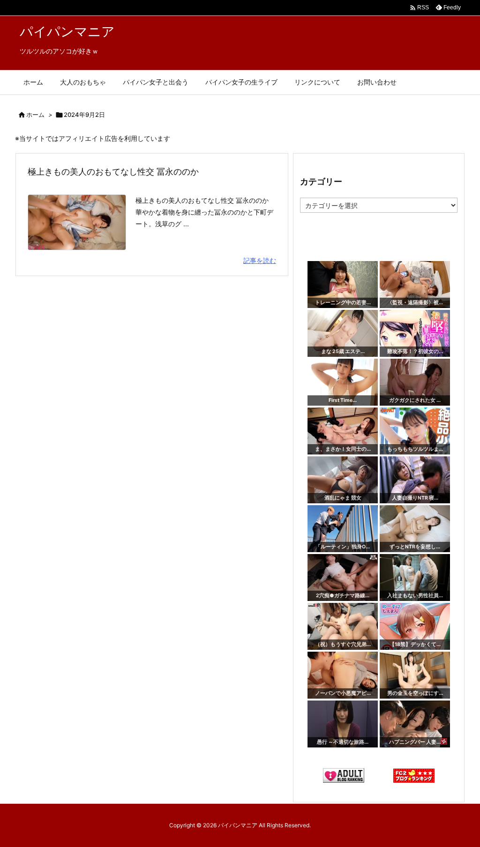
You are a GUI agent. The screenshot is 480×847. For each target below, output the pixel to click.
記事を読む (259, 260)
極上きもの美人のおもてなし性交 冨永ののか (113, 172)
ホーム (35, 114)
